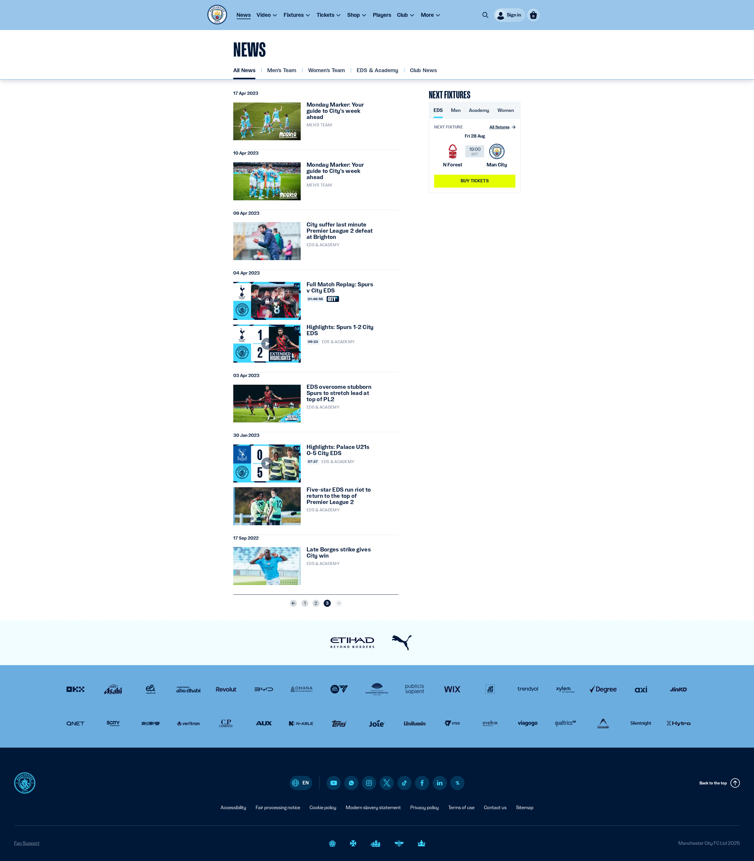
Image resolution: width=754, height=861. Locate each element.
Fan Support (26, 843)
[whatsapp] (351, 783)
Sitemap (524, 807)
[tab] (438, 112)
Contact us (495, 807)
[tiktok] (404, 782)
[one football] (457, 783)
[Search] (485, 15)
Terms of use (461, 807)
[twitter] (386, 782)
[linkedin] (439, 782)
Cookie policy (323, 807)
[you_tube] (333, 783)
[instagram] (369, 783)
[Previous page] (293, 603)
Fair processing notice (278, 807)
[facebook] (422, 783)
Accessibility (233, 807)
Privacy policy (424, 807)
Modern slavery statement (373, 807)
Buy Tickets (475, 181)
